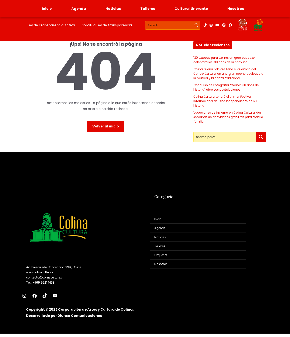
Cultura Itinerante (191, 8)
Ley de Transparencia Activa (51, 25)
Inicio (47, 8)
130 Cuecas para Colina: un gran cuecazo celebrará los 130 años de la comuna (224, 60)
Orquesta (161, 255)
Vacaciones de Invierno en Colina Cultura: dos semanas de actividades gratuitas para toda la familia (228, 117)
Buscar (261, 136)
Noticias (113, 8)
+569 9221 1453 (43, 282)
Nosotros (235, 8)
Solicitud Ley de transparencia (107, 25)
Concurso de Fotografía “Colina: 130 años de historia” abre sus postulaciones (226, 87)
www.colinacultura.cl (40, 272)
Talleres (147, 8)
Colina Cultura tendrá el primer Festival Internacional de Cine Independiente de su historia (225, 101)
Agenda (78, 8)
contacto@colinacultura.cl (44, 277)
